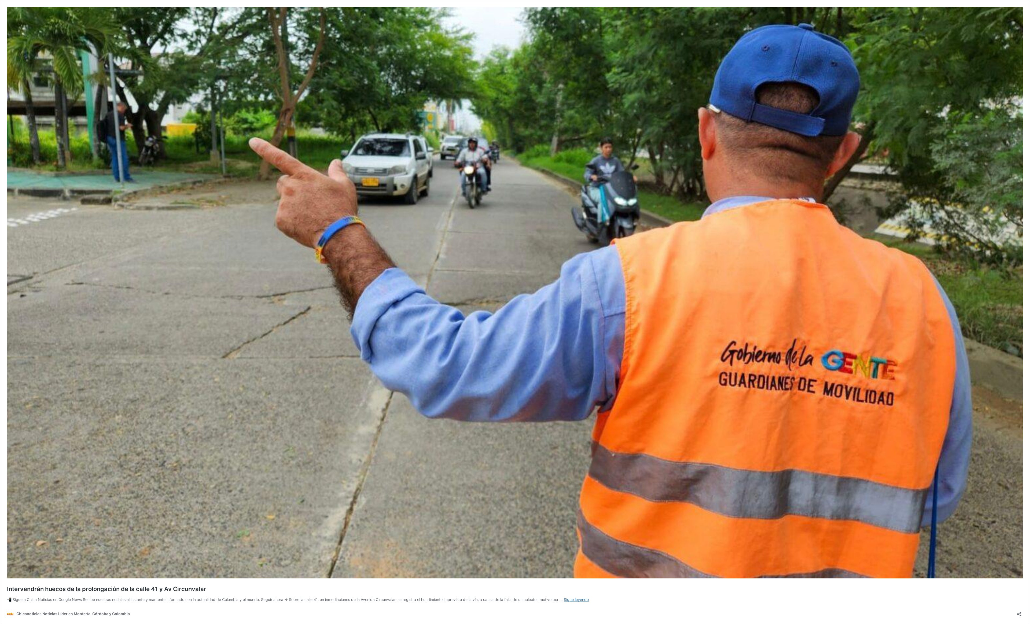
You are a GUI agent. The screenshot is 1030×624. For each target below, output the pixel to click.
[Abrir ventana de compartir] (1019, 612)
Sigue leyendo (576, 599)
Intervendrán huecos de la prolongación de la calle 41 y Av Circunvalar (106, 588)
